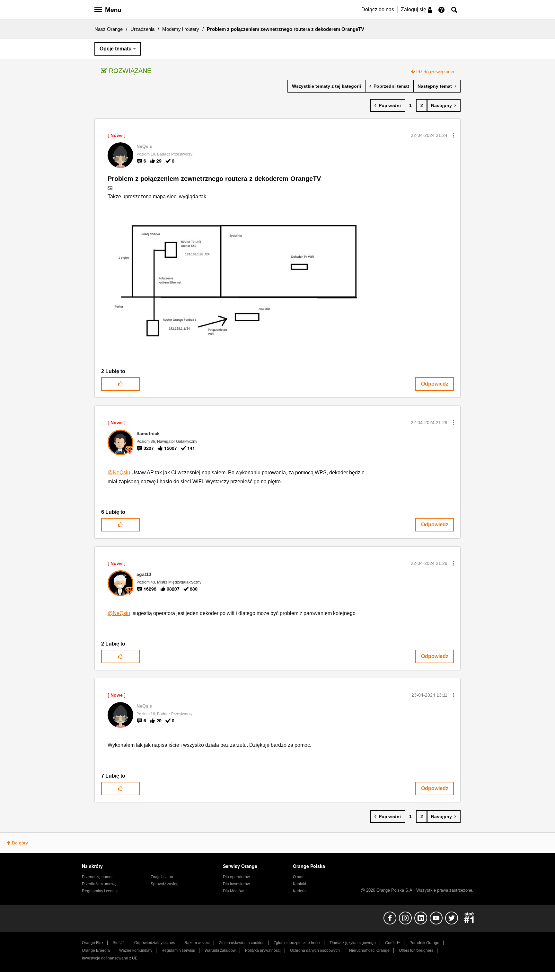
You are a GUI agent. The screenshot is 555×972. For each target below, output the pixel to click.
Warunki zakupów (220, 950)
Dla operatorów (236, 877)
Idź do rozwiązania (435, 71)
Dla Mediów (233, 891)
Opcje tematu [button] (116, 48)
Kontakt (299, 884)
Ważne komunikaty (135, 950)
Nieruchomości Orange (369, 950)
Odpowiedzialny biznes (154, 943)
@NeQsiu (119, 472)
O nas (298, 877)
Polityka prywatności (263, 950)
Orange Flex (92, 943)
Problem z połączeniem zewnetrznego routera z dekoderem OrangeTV (214, 178)
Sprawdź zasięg (165, 884)
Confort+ (392, 943)
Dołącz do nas (377, 9)
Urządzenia (142, 29)
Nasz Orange (108, 29)
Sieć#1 (119, 943)
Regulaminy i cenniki (100, 891)
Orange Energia (96, 950)
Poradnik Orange (424, 943)
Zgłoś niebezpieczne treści (297, 943)
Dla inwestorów (236, 884)
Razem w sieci (197, 943)
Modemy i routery (180, 29)
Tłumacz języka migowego (353, 943)
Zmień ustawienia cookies (241, 943)
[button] (453, 135)
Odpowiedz (434, 384)
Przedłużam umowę (99, 884)
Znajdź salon (162, 877)
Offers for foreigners (416, 950)
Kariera (299, 891)
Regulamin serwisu (178, 950)
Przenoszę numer (97, 877)
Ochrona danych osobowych (315, 950)
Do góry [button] (20, 842)
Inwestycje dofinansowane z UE (109, 958)
